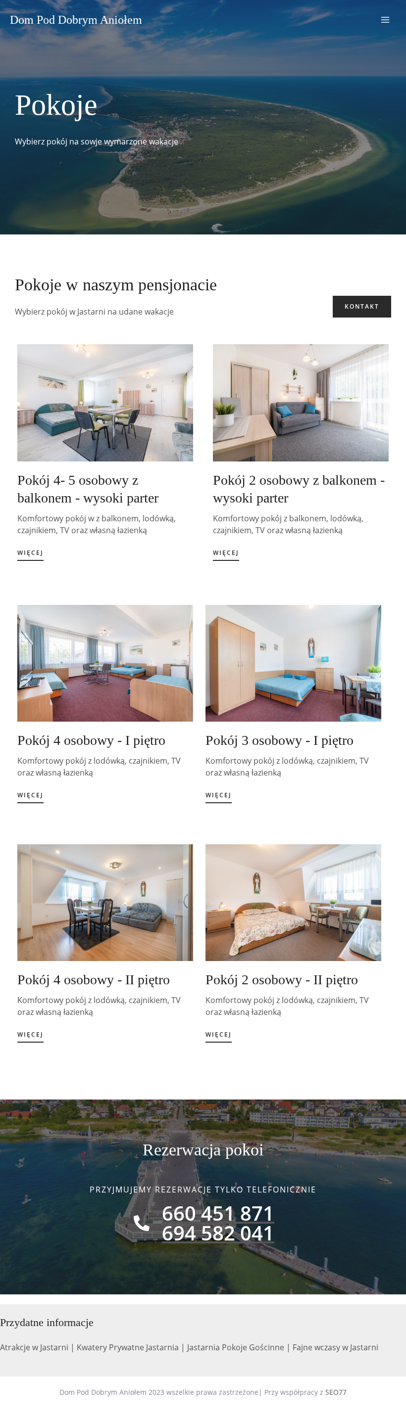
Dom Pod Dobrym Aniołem (76, 19)
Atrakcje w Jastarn (33, 1347)
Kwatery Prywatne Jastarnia (128, 1347)
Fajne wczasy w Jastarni (335, 1347)
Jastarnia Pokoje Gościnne (235, 1347)
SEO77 (336, 1392)
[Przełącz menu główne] (385, 20)
